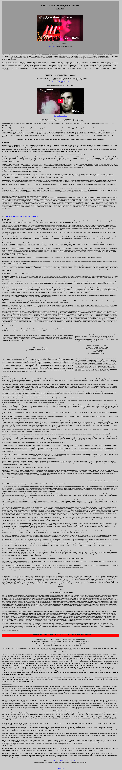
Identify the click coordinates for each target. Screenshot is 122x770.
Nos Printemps (53, 46)
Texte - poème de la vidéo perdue (60, 81)
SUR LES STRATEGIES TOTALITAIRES (64, 760)
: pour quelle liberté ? (32, 216)
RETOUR (61, 768)
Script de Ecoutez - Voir (60, 116)
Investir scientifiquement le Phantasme (16, 216)
